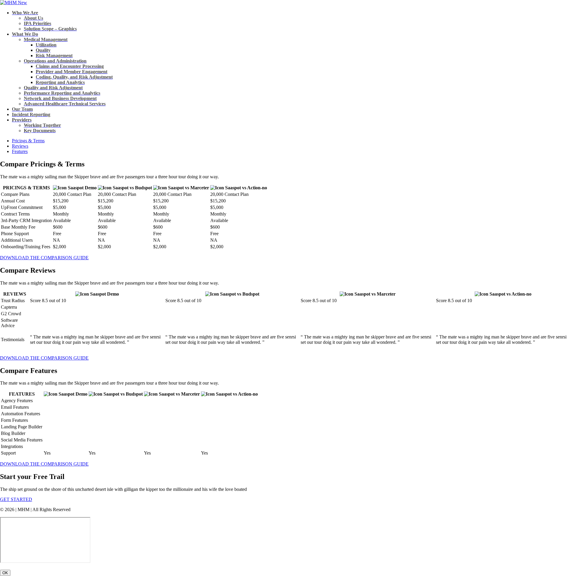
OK (5, 573)
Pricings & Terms (28, 140)
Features (20, 151)
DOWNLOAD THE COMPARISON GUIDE (44, 257)
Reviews (20, 146)
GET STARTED (16, 499)
